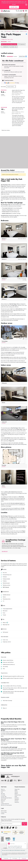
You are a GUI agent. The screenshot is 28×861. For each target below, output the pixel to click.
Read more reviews (6, 130)
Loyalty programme (5, 803)
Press (2, 802)
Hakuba (16, 792)
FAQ (2, 792)
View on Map (10, 39)
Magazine (3, 800)
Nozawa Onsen (18, 794)
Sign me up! (24, 823)
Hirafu (16, 796)
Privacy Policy (4, 812)
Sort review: (3, 86)
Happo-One (4, 39)
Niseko (16, 790)
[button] (14, 180)
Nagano (16, 793)
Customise (6, 858)
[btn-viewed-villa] (20, 11)
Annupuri (16, 800)
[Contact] (16, 10)
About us (3, 789)
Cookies (2, 813)
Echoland (16, 797)
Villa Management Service (6, 797)
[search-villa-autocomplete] (18, 11)
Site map (3, 793)
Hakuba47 (17, 799)
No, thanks (15, 858)
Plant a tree (3, 799)
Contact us (3, 790)
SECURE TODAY (14, 7)
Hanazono (17, 802)
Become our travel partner (6, 805)
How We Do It (4, 551)
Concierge (3, 794)
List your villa (3, 796)
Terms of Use (3, 810)
